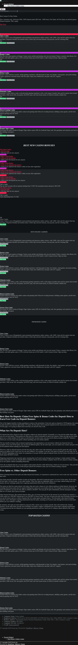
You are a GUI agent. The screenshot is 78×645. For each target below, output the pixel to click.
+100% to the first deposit (7, 158)
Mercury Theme (38, 628)
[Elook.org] (4, 1)
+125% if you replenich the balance (10, 165)
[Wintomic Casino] (4, 88)
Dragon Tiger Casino (6, 307)
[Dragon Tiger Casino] (4, 125)
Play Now (3, 24)
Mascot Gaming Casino (7, 294)
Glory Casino (4, 239)
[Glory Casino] (4, 32)
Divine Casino (4, 266)
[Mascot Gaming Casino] (4, 106)
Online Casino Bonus (6, 156)
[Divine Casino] (4, 69)
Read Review (10, 43)
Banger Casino (4, 252)
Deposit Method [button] (9, 4)
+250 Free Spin (4, 151)
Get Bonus (3, 154)
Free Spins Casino (5, 149)
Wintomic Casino (5, 280)
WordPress (29, 628)
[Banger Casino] (4, 51)
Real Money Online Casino (16, 6)
